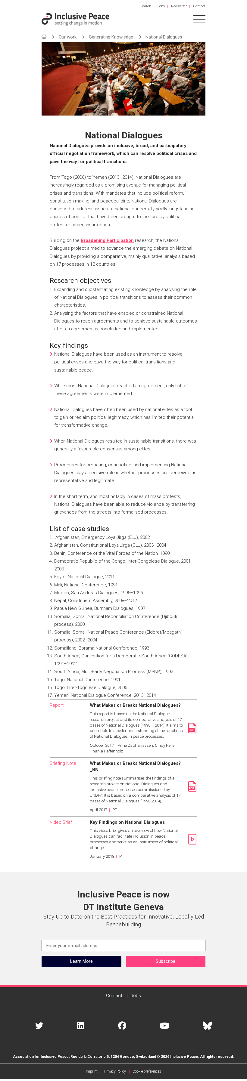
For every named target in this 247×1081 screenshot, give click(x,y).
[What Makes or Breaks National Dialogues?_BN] (190, 786)
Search (146, 6)
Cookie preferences (147, 1071)
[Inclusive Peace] (75, 19)
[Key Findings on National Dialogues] (190, 839)
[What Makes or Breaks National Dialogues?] (190, 728)
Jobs (161, 6)
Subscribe (165, 961)
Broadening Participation (107, 240)
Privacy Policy (115, 1071)
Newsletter (179, 6)
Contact (199, 6)
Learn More (81, 961)
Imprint (92, 1071)
